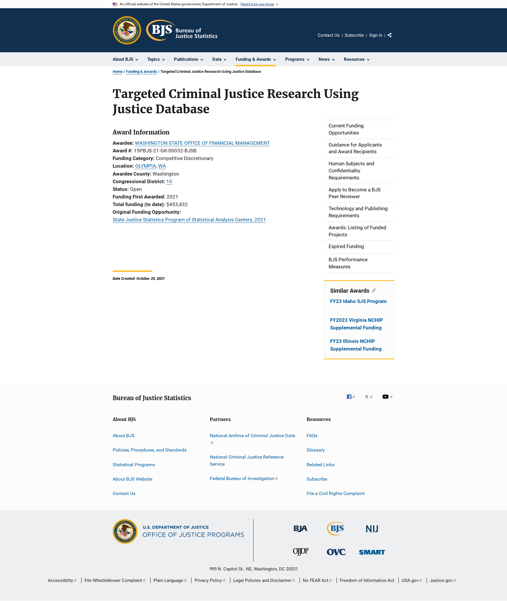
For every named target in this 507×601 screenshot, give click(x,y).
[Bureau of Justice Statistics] (336, 537)
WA (162, 166)
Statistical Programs (134, 464)
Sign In (375, 35)
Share (394, 39)
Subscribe (354, 35)
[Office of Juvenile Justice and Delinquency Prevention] (300, 557)
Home (118, 71)
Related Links (320, 464)
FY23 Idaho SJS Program (358, 301)
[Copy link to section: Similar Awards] (372, 290)
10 (169, 181)
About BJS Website (132, 479)
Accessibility (60, 580)
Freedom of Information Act (367, 580)
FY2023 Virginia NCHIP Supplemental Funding (356, 324)
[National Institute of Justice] (372, 533)
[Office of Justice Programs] (127, 30)
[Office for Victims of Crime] (336, 556)
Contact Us (329, 35)
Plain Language (168, 580)
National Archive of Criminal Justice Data (252, 435)
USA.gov (410, 580)
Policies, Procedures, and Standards (150, 450)
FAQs (312, 435)
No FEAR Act (315, 580)
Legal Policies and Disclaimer (262, 580)
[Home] (181, 30)
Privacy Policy (208, 580)
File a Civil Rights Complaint (336, 493)
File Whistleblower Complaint (113, 580)
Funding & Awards (141, 71)
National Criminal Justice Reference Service (247, 460)
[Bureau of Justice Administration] (300, 533)
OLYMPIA (145, 166)
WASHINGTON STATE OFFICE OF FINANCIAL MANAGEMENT (202, 143)
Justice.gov (441, 580)
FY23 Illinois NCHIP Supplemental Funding (356, 345)
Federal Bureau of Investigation (242, 478)
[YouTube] (388, 400)
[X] (370, 400)
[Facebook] (353, 400)
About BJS (124, 435)
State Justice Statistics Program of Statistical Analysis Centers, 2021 (189, 220)
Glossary (316, 450)
